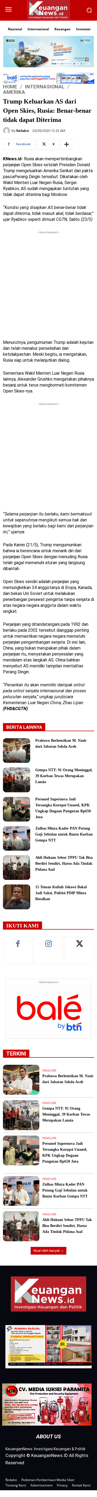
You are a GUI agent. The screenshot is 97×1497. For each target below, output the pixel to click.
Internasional (44, 87)
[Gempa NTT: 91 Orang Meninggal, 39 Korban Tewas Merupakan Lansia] (16, 779)
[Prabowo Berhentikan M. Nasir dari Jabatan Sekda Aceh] (16, 750)
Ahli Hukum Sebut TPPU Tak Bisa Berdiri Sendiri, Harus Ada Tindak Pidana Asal (64, 863)
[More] (66, 144)
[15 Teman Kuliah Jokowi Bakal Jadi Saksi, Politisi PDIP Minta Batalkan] (16, 896)
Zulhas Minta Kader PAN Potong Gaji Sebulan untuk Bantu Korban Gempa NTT (64, 834)
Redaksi (22, 130)
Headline (49, 1070)
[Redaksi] (7, 130)
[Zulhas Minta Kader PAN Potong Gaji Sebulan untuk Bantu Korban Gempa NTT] (16, 838)
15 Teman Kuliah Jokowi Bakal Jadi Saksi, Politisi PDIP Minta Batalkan (61, 893)
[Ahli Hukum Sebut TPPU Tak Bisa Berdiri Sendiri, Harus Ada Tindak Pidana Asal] (16, 867)
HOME (10, 87)
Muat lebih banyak (46, 1251)
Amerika (14, 92)
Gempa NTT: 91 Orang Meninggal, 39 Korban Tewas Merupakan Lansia (64, 776)
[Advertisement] (48, 283)
